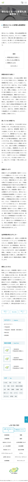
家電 (8, 389)
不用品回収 (7, 327)
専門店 (11, 396)
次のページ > (23, 311)
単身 (10, 382)
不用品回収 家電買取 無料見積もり (13, 330)
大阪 (5, 389)
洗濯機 (17, 389)
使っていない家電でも (13, 60)
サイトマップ (21, 460)
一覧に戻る (14, 312)
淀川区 (12, 386)
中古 (11, 392)
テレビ (21, 392)
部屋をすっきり (11, 63)
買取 (8, 386)
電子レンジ (6, 392)
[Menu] (25, 2)
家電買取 (6, 335)
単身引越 (6, 332)
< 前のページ (5, 311)
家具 (21, 389)
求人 (5, 386)
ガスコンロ (6, 396)
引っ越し (5, 382)
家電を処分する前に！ (13, 57)
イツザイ (15, 382)
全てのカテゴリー (8, 324)
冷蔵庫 (12, 389)
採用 (20, 382)
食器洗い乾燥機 (19, 386)
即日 (16, 396)
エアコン (16, 392)
